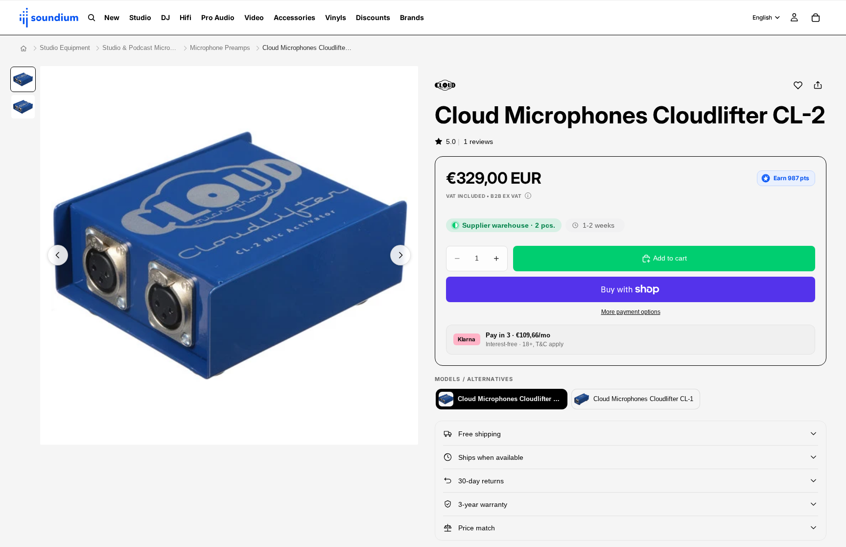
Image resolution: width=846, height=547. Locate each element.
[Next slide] (400, 255)
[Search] (91, 17)
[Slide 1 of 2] (23, 79)
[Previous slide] (57, 255)
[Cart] (815, 17)
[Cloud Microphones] (445, 85)
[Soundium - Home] (23, 48)
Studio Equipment (65, 47)
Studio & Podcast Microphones (140, 47)
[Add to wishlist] (798, 85)
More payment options (630, 312)
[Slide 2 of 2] (23, 107)
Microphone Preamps (220, 47)
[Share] (817, 85)
